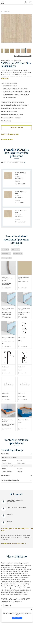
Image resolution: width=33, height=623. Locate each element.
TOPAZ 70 (6, 11)
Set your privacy (17, 617)
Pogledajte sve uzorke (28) (23, 56)
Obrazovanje (7, 605)
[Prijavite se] (26, 2)
